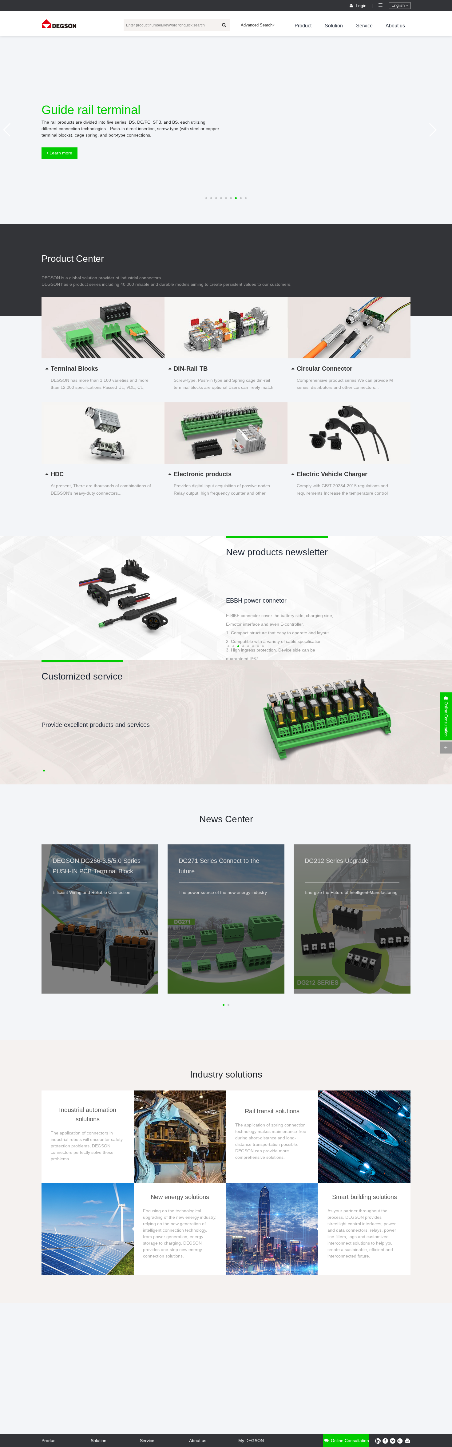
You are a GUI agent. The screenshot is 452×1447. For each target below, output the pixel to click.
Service (364, 25)
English (398, 5)
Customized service (82, 676)
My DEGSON (251, 1440)
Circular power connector (260, 600)
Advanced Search (256, 25)
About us (395, 25)
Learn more (60, 152)
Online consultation (349, 1440)
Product (303, 25)
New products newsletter (277, 552)
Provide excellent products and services (96, 724)
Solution (334, 25)
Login (361, 5)
